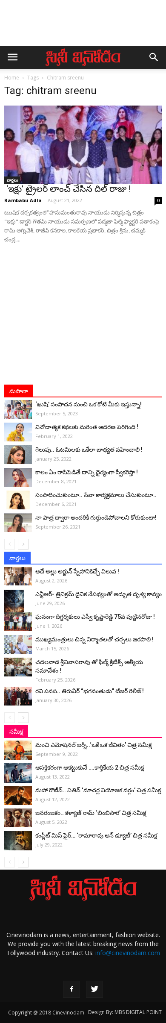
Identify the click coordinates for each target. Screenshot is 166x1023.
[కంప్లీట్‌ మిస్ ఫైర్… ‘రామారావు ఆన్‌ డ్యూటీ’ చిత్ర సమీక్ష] (18, 840)
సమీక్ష (16, 731)
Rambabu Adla (23, 200)
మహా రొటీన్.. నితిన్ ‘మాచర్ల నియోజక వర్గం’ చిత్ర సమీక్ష (98, 790)
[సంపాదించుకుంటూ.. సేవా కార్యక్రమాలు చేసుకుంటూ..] (18, 500)
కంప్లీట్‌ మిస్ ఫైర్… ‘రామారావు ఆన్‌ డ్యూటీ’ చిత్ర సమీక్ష (96, 835)
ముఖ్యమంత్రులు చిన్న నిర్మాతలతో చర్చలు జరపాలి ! (94, 639)
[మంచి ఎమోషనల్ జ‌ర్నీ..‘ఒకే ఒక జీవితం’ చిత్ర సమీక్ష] (18, 750)
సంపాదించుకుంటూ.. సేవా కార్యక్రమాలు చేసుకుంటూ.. (96, 494)
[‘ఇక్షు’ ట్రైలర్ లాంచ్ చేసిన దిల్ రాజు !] (83, 145)
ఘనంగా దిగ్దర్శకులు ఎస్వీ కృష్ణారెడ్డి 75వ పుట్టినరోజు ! (95, 616)
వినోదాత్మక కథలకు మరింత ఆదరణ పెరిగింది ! (86, 426)
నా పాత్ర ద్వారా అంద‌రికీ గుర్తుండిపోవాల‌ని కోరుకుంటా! (96, 517)
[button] (154, 57)
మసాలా (18, 391)
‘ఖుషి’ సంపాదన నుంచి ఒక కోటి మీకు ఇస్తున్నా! (88, 404)
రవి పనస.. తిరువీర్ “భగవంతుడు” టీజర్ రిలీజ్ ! (89, 691)
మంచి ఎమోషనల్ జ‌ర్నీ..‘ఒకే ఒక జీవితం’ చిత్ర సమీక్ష (93, 744)
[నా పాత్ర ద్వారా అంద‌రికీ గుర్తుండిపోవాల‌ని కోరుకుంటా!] (18, 522)
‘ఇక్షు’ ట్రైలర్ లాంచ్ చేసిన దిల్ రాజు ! (67, 189)
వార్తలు (12, 180)
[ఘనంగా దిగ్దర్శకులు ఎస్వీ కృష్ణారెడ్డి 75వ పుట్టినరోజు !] (18, 622)
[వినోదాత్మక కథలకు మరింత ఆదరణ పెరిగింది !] (18, 432)
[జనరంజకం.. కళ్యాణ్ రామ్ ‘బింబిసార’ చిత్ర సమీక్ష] (18, 818)
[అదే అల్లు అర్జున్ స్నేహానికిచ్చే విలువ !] (18, 576)
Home (11, 77)
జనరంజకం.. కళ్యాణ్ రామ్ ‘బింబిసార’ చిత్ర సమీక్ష (90, 812)
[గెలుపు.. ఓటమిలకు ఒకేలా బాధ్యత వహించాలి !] (18, 454)
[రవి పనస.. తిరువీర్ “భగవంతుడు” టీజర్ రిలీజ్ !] (18, 696)
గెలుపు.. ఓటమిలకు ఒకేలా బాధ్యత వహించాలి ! (89, 449)
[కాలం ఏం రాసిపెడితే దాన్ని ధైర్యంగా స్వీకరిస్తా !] (18, 477)
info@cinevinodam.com (127, 953)
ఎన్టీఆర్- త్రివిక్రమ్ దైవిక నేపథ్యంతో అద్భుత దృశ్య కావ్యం (98, 594)
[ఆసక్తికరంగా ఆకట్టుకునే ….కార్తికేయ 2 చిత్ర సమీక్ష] (18, 773)
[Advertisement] (83, 27)
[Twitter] (94, 989)
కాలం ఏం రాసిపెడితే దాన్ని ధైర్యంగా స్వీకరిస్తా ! (86, 472)
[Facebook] (71, 989)
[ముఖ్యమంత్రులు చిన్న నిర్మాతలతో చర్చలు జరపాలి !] (18, 644)
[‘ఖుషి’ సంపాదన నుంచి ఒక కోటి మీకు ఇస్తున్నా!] (18, 409)
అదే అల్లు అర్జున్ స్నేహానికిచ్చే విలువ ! (77, 571)
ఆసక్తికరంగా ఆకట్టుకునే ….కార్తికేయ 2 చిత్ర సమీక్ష (89, 767)
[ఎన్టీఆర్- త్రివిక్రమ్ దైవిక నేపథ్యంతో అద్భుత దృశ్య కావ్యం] (18, 605)
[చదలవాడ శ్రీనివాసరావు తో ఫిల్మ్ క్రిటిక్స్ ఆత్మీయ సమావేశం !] (18, 667)
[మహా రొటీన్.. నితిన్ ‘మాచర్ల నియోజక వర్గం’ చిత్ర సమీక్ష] (18, 795)
